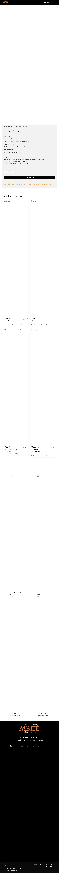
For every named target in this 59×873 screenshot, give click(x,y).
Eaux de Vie (15, 126)
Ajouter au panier (29, 177)
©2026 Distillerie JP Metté (12, 866)
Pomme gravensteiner (37, 449)
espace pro (48, 184)
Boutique (10, 126)
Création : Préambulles (11, 871)
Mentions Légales (9, 864)
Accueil (5, 126)
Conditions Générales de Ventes (13, 868)
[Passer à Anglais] (49, 2)
